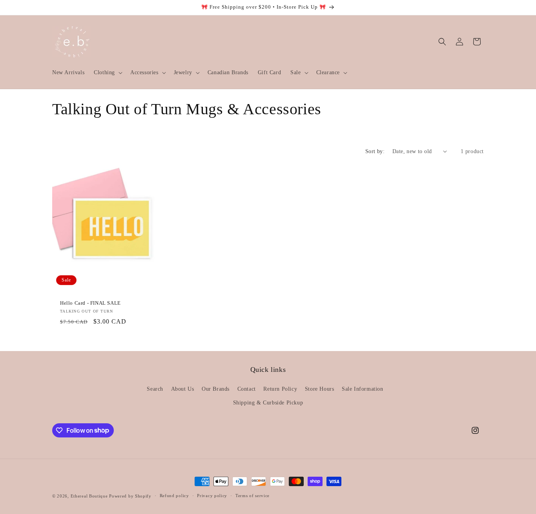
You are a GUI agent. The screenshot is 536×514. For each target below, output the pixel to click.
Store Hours (319, 389)
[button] (107, 72)
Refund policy (174, 495)
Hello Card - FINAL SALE (90, 303)
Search (155, 389)
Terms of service (252, 495)
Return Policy (280, 389)
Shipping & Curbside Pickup (268, 403)
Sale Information (362, 389)
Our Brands (216, 389)
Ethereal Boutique (89, 496)
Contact (246, 389)
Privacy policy (212, 495)
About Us (182, 389)
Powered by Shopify (130, 496)
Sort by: (375, 151)
